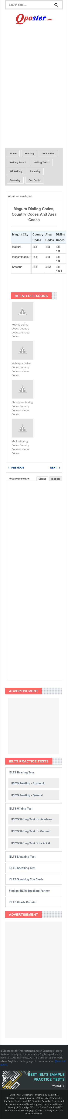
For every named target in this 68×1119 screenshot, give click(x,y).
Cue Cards (34, 180)
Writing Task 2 (42, 162)
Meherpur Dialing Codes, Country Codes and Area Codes (21, 369)
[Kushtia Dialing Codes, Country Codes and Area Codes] (22, 311)
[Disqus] (34, 532)
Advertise (54, 1094)
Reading (29, 153)
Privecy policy (40, 1094)
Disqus (42, 478)
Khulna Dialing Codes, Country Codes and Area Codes (20, 447)
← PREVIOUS (16, 467)
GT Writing (16, 171)
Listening (35, 171)
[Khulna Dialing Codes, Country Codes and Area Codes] (22, 428)
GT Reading (48, 153)
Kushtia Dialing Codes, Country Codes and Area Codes (20, 330)
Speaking (15, 180)
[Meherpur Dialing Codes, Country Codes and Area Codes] (22, 350)
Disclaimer (27, 1094)
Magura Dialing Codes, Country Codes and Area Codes (34, 214)
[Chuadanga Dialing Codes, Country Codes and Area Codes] (22, 389)
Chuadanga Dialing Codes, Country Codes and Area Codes (22, 408)
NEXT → (55, 467)
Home (13, 153)
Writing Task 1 (18, 162)
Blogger (55, 478)
